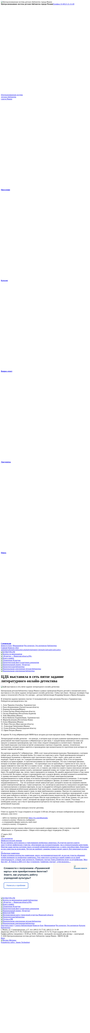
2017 (36, 650)
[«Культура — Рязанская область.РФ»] (16, 656)
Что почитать (29, 646)
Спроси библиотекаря (23, 925)
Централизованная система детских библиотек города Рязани (12, 97)
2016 (40, 650)
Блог (10, 646)
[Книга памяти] (7, 658)
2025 (6, 650)
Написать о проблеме (16, 885)
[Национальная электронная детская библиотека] (21, 669)
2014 (48, 650)
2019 (29, 650)
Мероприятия (18, 646)
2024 (10, 650)
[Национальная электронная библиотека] (18, 671)
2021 (17, 648)
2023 (14, 650)
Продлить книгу (7, 925)
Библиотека (52, 646)
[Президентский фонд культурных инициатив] (20, 662)
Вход (3, 938)
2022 (18, 650)
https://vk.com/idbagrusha (38, 818)
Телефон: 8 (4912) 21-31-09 (63, 4)
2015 (44, 650)
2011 (59, 650)
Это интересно (41, 646)
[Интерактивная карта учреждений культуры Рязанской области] (27, 915)
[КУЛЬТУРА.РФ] (8, 652)
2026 (3, 650)
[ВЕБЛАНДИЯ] (7, 913)
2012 (55, 650)
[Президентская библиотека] (12, 667)
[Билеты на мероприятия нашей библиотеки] (19, 900)
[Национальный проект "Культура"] (15, 665)
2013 (51, 650)
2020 (25, 650)
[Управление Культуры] (11, 660)
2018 (33, 650)
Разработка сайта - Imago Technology (15, 942)
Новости (4, 646)
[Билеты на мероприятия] (11, 654)
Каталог (82, 925)
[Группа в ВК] (7, 919)
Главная (4, 648)
